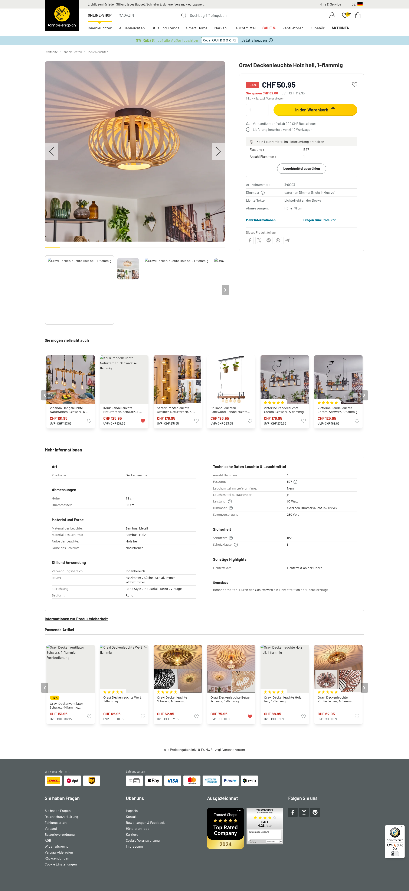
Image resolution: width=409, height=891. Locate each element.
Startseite (51, 52)
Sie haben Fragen (58, 810)
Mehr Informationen (261, 220)
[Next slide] (225, 290)
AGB (48, 840)
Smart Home (196, 28)
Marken (220, 28)
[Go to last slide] (44, 395)
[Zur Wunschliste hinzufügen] (354, 84)
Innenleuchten (100, 28)
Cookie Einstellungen (61, 864)
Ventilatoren (293, 28)
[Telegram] (287, 240)
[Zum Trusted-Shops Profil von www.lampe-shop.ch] (245, 828)
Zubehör (317, 28)
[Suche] (183, 15)
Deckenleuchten (97, 52)
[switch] (395, 853)
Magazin (126, 15)
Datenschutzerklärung (61, 816)
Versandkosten (275, 98)
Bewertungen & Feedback (145, 822)
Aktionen (340, 28)
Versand (51, 828)
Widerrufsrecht (56, 846)
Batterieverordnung (60, 834)
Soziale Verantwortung (143, 840)
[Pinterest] (268, 240)
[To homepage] (62, 15)
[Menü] (402, 827)
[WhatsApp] (278, 240)
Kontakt (132, 816)
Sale (269, 28)
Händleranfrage (137, 828)
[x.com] (259, 240)
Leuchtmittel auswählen (301, 168)
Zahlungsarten (56, 822)
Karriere (132, 834)
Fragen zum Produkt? (319, 220)
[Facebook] (250, 240)
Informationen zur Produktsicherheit (76, 618)
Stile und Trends (165, 28)
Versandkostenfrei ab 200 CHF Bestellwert (285, 123)
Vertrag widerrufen (59, 852)
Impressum (134, 846)
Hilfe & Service (330, 4)
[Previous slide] (44, 290)
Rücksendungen (57, 858)
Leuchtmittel (244, 28)
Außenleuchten (132, 28)
